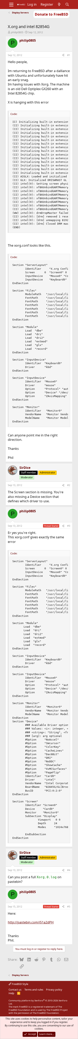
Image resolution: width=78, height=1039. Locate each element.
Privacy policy (54, 989)
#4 (68, 870)
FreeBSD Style (19, 984)
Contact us (15, 989)
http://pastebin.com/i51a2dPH (31, 922)
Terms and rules (33, 989)
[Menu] (11, 5)
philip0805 (17, 32)
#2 (68, 485)
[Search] (67, 4)
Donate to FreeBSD (51, 14)
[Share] (63, 55)
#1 (68, 55)
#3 (68, 526)
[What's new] (59, 4)
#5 (68, 906)
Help (11, 993)
